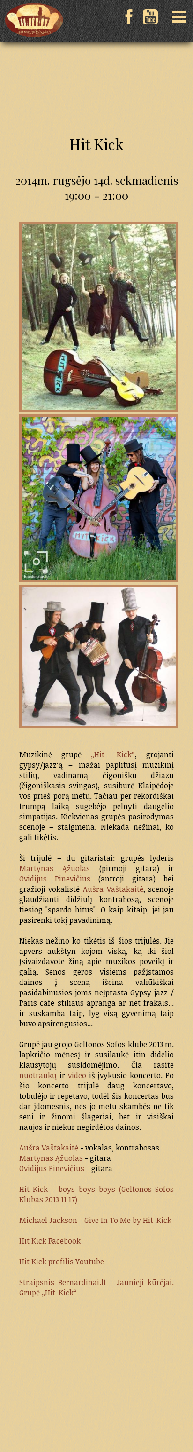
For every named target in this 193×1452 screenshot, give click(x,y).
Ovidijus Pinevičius (54, 878)
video (78, 1075)
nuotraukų (38, 1075)
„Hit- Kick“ (113, 754)
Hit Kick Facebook (50, 1241)
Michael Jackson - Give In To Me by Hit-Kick (95, 1220)
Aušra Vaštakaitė (113, 889)
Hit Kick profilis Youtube (61, 1261)
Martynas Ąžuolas (54, 868)
